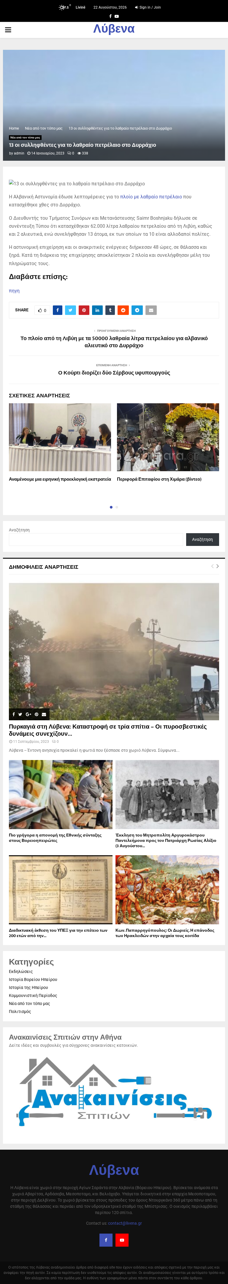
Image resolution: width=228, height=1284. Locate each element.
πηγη (14, 291)
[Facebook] (106, 1240)
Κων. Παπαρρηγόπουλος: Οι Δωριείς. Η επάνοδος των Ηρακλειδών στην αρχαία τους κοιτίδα (164, 933)
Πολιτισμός (20, 1011)
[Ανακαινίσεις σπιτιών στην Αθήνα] (114, 1129)
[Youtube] (122, 1240)
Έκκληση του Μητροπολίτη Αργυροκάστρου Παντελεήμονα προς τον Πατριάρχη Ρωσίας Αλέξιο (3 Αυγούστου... (165, 840)
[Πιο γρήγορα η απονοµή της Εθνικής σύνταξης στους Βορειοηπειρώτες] (61, 794)
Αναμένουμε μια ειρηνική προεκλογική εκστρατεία (60, 479)
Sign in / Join (150, 7)
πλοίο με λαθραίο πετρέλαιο (151, 197)
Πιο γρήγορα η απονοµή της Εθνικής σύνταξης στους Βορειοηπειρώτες (55, 838)
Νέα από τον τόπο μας (25, 137)
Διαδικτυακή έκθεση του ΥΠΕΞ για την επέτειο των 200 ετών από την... (58, 933)
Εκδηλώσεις (21, 971)
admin (19, 153)
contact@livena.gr (125, 1223)
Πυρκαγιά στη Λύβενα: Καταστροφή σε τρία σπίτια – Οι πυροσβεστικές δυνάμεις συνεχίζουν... (108, 730)
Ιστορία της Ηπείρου (28, 987)
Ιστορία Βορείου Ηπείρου (33, 979)
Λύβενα (114, 30)
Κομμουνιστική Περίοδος (33, 995)
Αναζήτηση (19, 530)
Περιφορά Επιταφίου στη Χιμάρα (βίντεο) (159, 479)
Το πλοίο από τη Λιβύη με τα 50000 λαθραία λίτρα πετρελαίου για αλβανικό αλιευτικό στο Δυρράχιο (114, 342)
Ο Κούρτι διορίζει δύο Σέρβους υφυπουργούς (114, 373)
